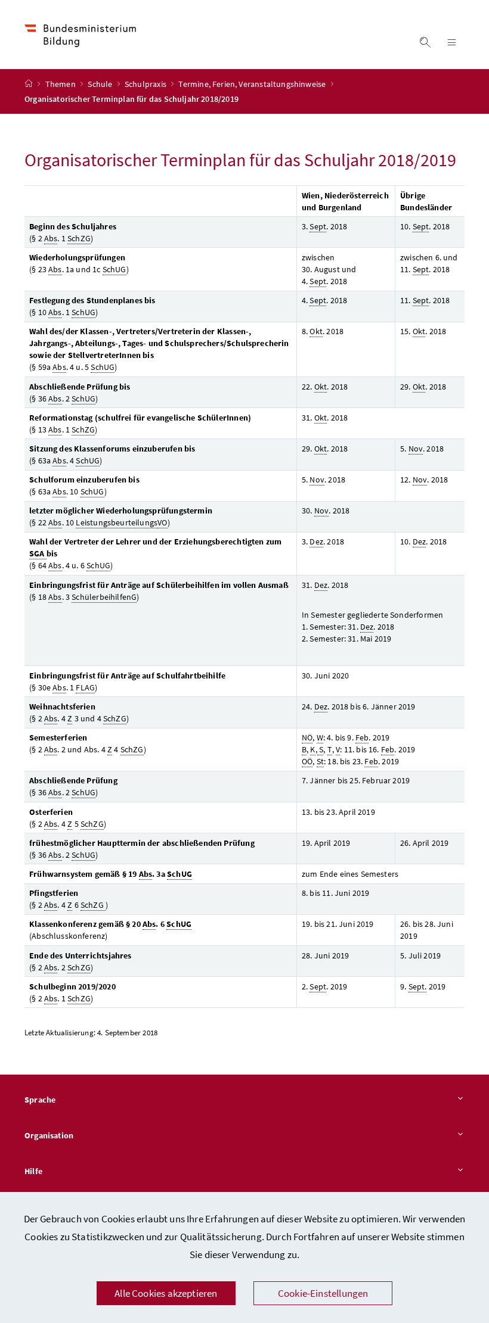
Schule (101, 84)
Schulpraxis (146, 84)
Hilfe (33, 1171)
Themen (61, 84)
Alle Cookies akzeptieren (165, 1293)
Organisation (48, 1135)
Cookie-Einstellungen (323, 1293)
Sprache (39, 1099)
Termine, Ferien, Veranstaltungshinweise (252, 84)
